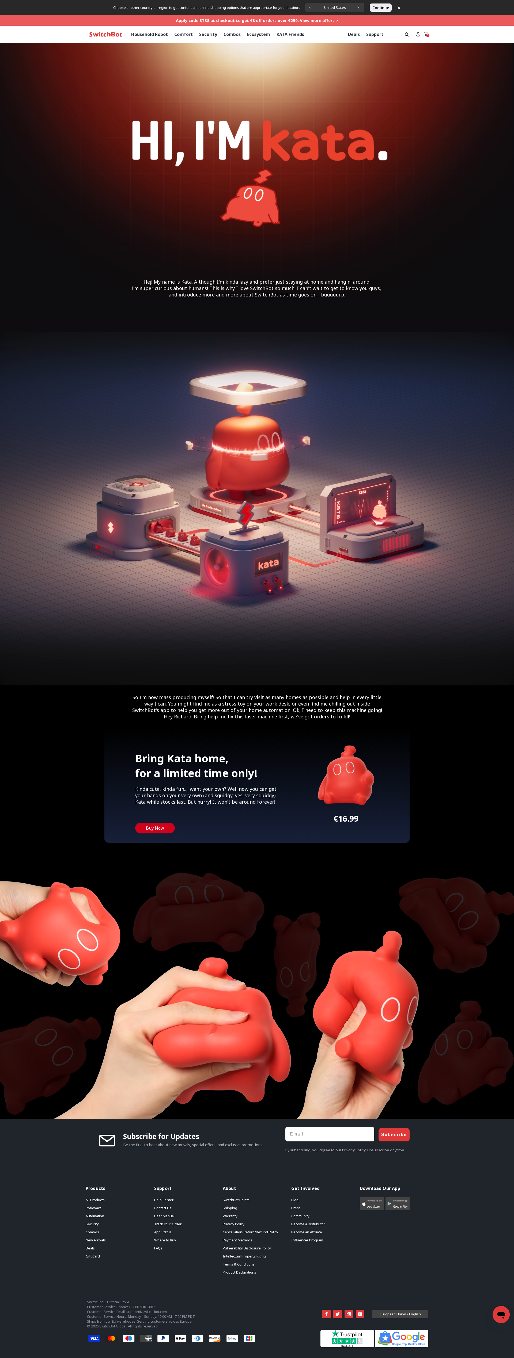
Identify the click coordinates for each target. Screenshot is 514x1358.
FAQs (158, 1248)
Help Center (163, 1199)
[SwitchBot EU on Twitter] (337, 1314)
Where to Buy (165, 1240)
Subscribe (394, 1134)
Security (92, 1224)
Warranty (230, 1216)
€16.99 (346, 818)
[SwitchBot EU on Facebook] (326, 1314)
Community (300, 1216)
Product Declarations (239, 1272)
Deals (90, 1248)
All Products (95, 1199)
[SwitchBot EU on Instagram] (349, 1314)
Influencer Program (307, 1240)
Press (296, 1207)
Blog (294, 1199)
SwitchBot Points (236, 1199)
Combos (92, 1232)
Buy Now (155, 828)
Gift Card (93, 1256)
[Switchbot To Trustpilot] (347, 1346)
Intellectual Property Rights (245, 1256)
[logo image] (106, 34)
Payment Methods (237, 1240)
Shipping (230, 1207)
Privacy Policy (233, 1224)
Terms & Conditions (239, 1264)
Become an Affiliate (306, 1232)
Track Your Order (168, 1224)
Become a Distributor (308, 1224)
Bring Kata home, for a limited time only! (196, 765)
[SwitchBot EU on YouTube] (360, 1314)
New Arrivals (96, 1240)
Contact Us (162, 1207)
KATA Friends (290, 34)
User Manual (164, 1216)
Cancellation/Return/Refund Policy (250, 1232)
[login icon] (418, 34)
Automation (95, 1216)
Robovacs (93, 1207)
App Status (163, 1232)
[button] (372, 1203)
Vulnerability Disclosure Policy (247, 1248)
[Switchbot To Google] (401, 1346)
